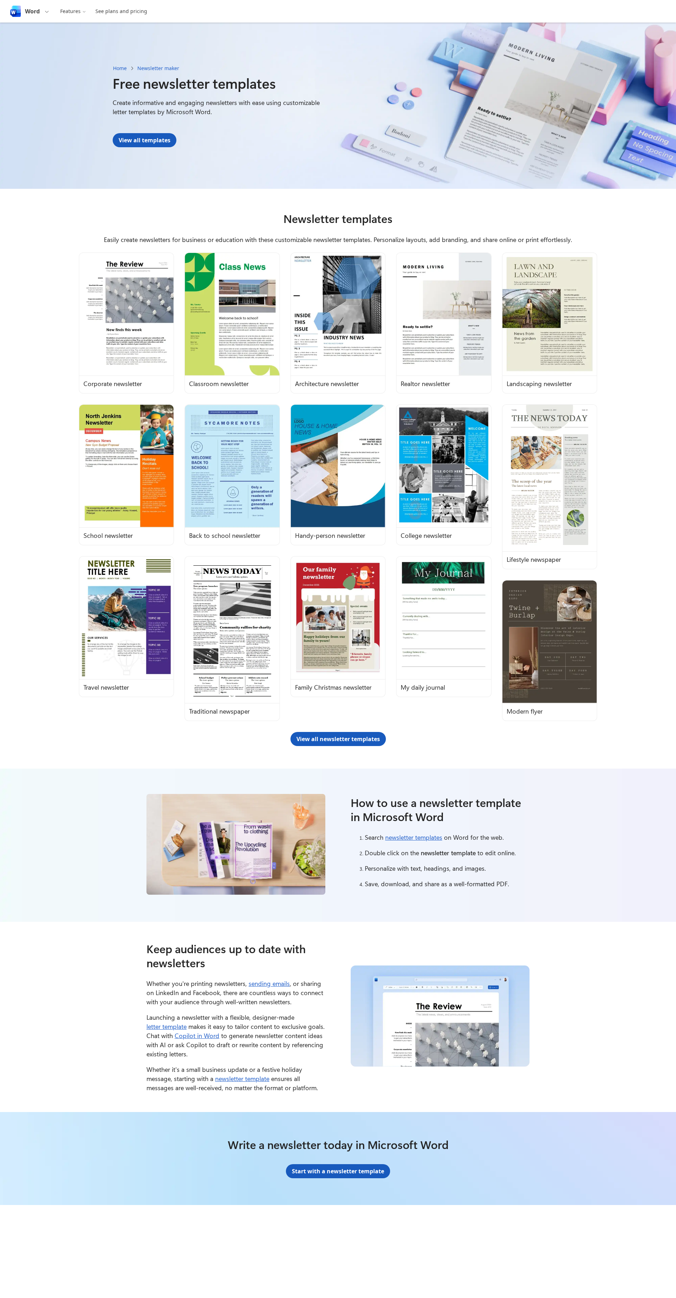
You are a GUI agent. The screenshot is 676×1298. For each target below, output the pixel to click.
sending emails (269, 983)
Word (32, 11)
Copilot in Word (197, 1035)
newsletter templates (413, 837)
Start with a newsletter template (338, 1171)
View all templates (144, 140)
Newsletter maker (158, 68)
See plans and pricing (121, 11)
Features (70, 11)
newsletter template (242, 1078)
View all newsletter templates (338, 739)
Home (120, 68)
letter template (166, 1026)
